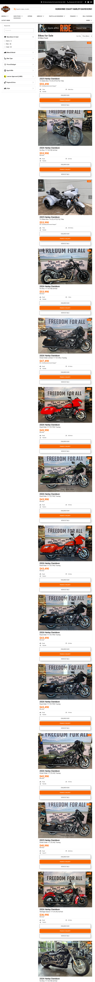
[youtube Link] (88, 2)
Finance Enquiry (65, 100)
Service (39, 16)
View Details (65, 105)
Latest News (5, 20)
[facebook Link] (85, 2)
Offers (30, 16)
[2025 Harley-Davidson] (65, 59)
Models (3, 16)
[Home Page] (5, 9)
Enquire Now (65, 95)
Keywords (7, 26)
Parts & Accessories (56, 16)
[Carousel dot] (58, 212)
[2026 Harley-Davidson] (65, 128)
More (88, 20)
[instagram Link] (91, 2)
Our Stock (17, 16)
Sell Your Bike (87, 16)
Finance (73, 16)
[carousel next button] (90, 59)
